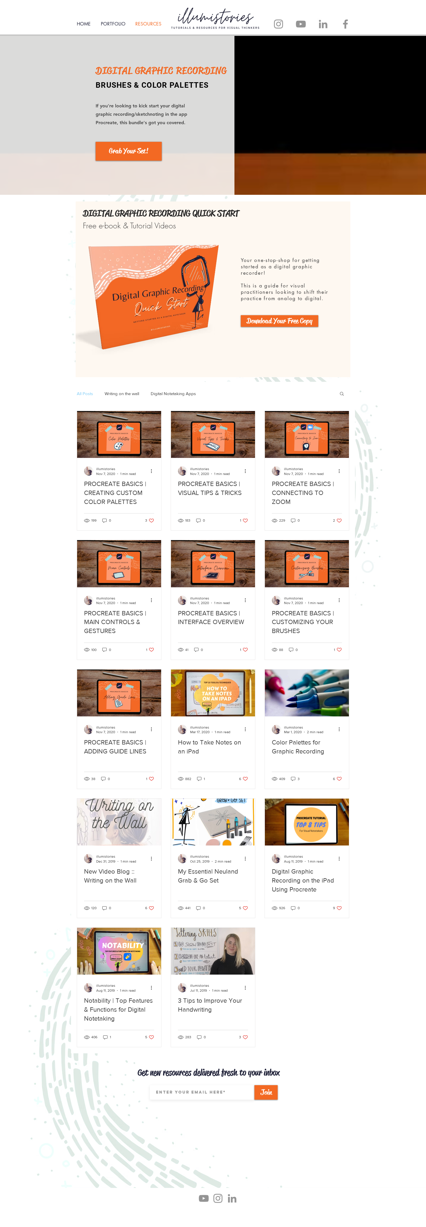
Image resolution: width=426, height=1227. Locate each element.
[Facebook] (345, 24)
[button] (342, 394)
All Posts (85, 393)
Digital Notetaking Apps (173, 393)
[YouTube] (301, 24)
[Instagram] (278, 24)
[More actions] (153, 470)
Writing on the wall (122, 393)
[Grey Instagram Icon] (218, 1198)
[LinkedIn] (323, 24)
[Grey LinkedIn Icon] (232, 1198)
